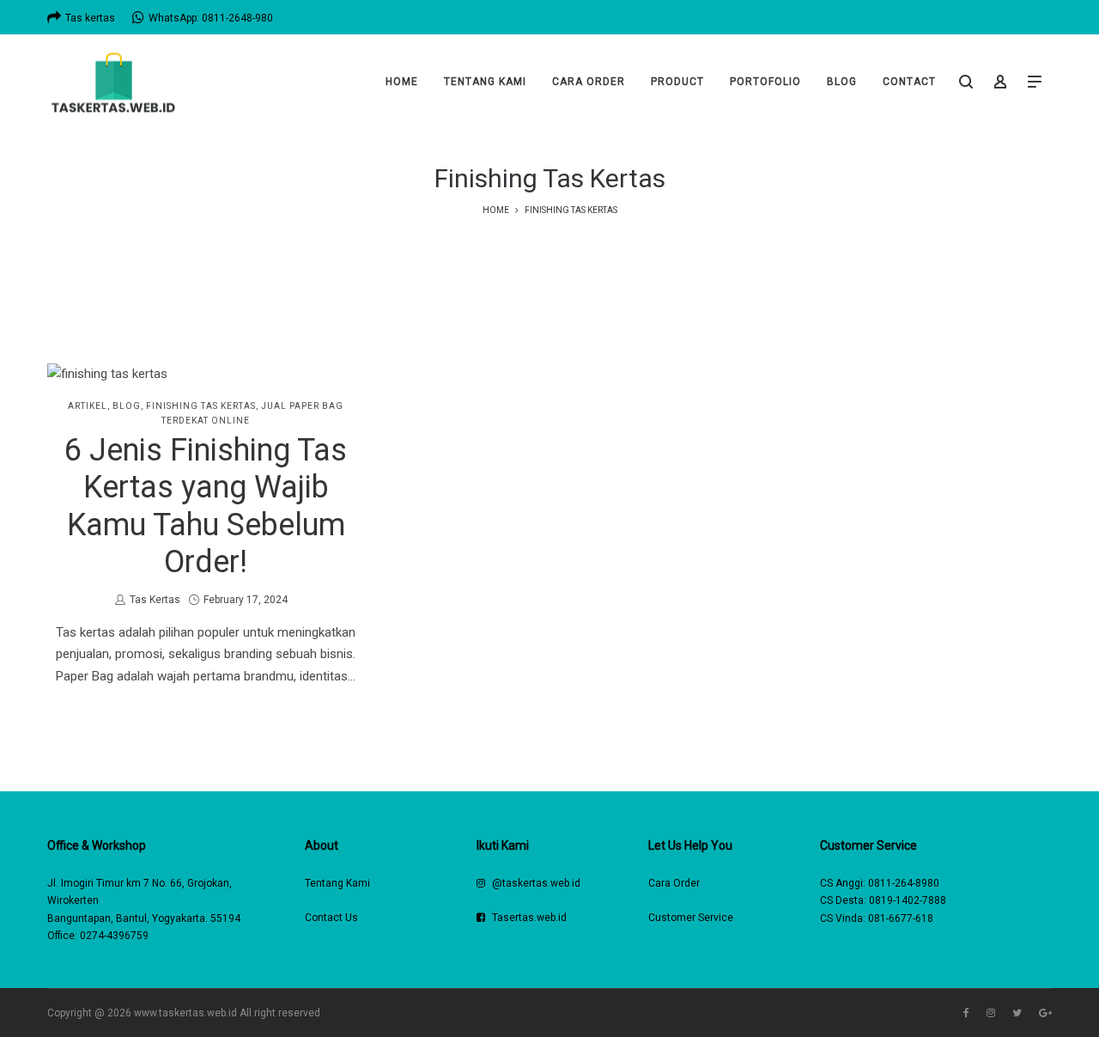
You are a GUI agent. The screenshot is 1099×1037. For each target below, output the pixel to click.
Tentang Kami (337, 883)
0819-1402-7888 (907, 900)
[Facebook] (966, 1013)
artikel (87, 406)
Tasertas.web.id (529, 918)
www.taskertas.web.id (185, 1013)
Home (496, 210)
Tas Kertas (154, 600)
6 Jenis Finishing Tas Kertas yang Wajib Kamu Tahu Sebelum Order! (205, 506)
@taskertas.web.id (536, 883)
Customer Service (690, 918)
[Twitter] (1017, 1013)
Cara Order (674, 883)
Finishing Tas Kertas (201, 406)
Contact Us (331, 918)
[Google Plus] (1045, 1013)
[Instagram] (991, 1013)
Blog (126, 406)
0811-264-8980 (903, 883)
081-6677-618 (900, 918)
